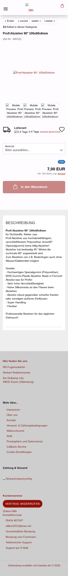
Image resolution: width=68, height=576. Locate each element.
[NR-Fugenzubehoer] (34, 7)
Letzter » (50, 20)
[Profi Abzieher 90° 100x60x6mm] (34, 69)
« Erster (9, 20)
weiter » (36, 20)
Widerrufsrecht (15, 430)
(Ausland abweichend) (50, 132)
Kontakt (11, 420)
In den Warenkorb (34, 187)
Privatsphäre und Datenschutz (25, 441)
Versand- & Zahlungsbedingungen (27, 425)
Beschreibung (20, 223)
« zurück (23, 20)
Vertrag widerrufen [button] (22, 503)
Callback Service (16, 446)
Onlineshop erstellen (20, 565)
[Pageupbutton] (57, 570)
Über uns (12, 414)
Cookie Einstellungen (19, 451)
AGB (9, 436)
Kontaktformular (12, 514)
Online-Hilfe (10, 511)
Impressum (13, 409)
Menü (5, 5)
